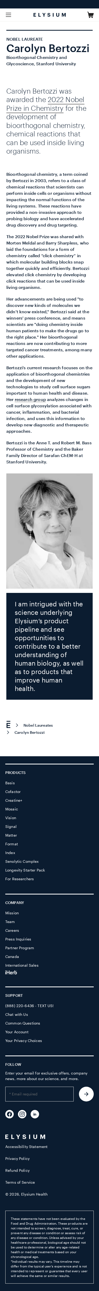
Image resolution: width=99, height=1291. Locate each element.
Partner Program (19, 948)
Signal (11, 826)
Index (10, 852)
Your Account (17, 1032)
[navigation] (49, 728)
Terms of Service (20, 1182)
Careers (12, 930)
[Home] (10, 725)
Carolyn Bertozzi (30, 732)
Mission (12, 913)
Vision (10, 817)
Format (11, 844)
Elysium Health (34, 1194)
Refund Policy (17, 1170)
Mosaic (11, 809)
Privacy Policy (17, 1158)
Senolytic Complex (22, 861)
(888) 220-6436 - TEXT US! (29, 1005)
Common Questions (22, 1023)
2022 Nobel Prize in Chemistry (45, 103)
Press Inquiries (18, 939)
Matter (11, 835)
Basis (10, 783)
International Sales (22, 965)
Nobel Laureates (38, 725)
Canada (12, 956)
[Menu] (8, 15)
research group (30, 399)
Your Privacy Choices (23, 1040)
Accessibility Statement (26, 1146)
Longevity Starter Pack (25, 870)
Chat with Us (16, 1014)
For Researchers (19, 879)
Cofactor (13, 791)
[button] (90, 15)
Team (10, 921)
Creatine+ (13, 800)
